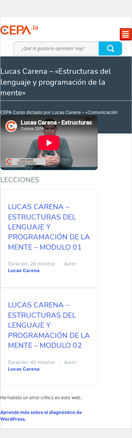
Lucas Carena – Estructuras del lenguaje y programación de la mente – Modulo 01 (49, 227)
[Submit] (111, 48)
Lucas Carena (24, 270)
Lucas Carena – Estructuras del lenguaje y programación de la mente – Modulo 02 (49, 325)
